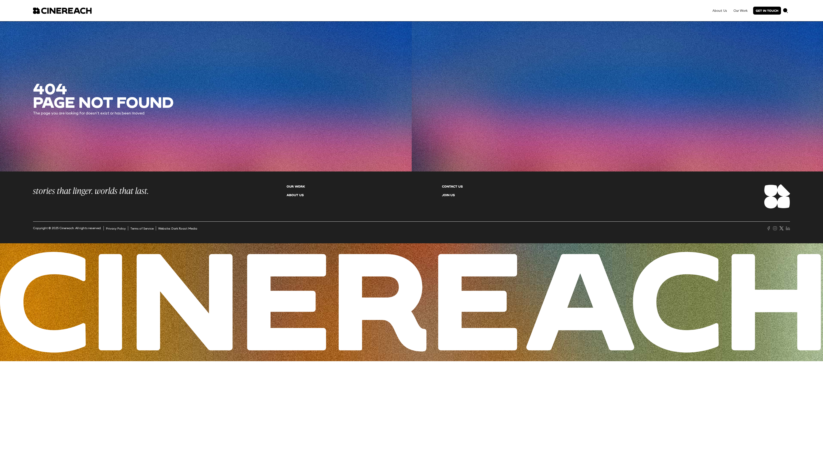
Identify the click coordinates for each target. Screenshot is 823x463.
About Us (719, 11)
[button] (785, 10)
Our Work (740, 11)
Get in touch (767, 10)
